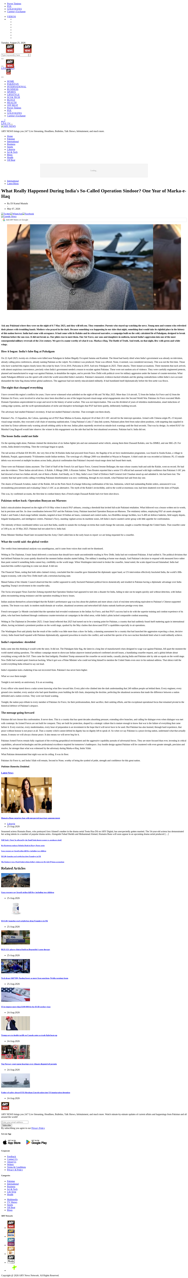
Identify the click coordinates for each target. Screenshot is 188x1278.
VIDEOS (11, 16)
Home (10, 136)
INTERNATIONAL (16, 86)
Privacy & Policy (15, 1170)
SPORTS (11, 92)
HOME (10, 81)
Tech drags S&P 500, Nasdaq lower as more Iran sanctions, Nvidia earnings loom (34, 978)
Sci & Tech (12, 152)
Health (10, 157)
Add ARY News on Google (17, 220)
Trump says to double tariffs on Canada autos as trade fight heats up (29, 1035)
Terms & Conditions (16, 1167)
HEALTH (12, 102)
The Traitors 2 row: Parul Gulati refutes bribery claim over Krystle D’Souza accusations (32, 862)
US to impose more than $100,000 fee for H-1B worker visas (26, 1007)
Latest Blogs (13, 183)
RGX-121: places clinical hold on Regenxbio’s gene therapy (25, 949)
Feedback (11, 1156)
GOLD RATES (14, 9)
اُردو (12, 68)
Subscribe (6, 1125)
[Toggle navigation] (2, 58)
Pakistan (11, 139)
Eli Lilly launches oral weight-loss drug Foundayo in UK (21, 856)
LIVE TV (5, 68)
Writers (10, 1164)
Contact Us (12, 1159)
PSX (9, 6)
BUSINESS (12, 89)
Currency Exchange (16, 11)
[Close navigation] (2, 77)
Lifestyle (11, 149)
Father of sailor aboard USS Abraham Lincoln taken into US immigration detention (35, 1092)
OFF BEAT (12, 105)
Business (11, 144)
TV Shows (12, 1202)
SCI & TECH (13, 97)
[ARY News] (6, 61)
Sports (10, 147)
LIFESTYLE (13, 94)
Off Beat (11, 160)
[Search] (2, 66)
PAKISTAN (13, 84)
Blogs (9, 154)
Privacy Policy (38, 1128)
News (7, 773)
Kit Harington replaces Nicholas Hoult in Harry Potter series (23, 845)
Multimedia (12, 1199)
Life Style (11, 1192)
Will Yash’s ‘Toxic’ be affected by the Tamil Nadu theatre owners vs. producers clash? (31, 840)
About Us (11, 1162)
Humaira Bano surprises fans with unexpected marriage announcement (30, 818)
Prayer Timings (14, 3)
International (13, 141)
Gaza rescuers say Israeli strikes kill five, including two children (23, 851)
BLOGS (11, 100)
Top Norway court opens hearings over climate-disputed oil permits (29, 1064)
